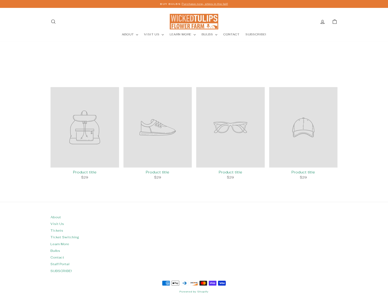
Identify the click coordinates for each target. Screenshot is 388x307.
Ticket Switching (65, 237)
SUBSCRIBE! (256, 34)
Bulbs (208, 34)
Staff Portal (60, 264)
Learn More (181, 34)
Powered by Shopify (194, 291)
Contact (231, 34)
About (128, 34)
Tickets (57, 230)
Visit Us (152, 34)
